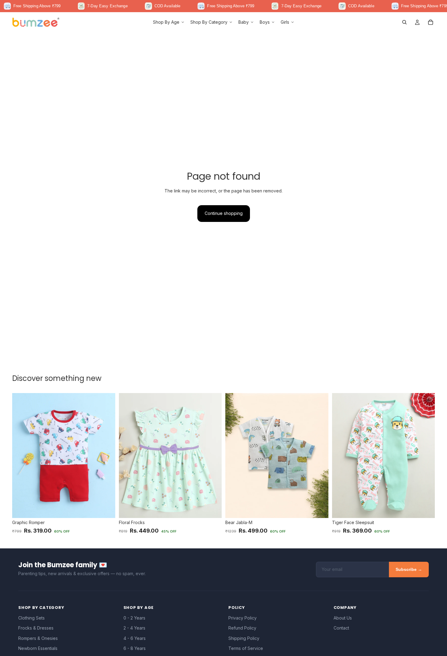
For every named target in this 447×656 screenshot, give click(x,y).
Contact (341, 627)
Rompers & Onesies (38, 638)
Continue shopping (224, 213)
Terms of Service (245, 648)
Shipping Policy (243, 638)
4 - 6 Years (134, 638)
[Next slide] (106, 455)
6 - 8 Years (134, 648)
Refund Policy (242, 627)
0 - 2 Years (134, 617)
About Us (343, 617)
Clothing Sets (31, 617)
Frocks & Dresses (36, 627)
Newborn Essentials (37, 648)
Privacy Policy (242, 617)
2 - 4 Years (134, 627)
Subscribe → (409, 569)
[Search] (404, 22)
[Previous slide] (21, 455)
